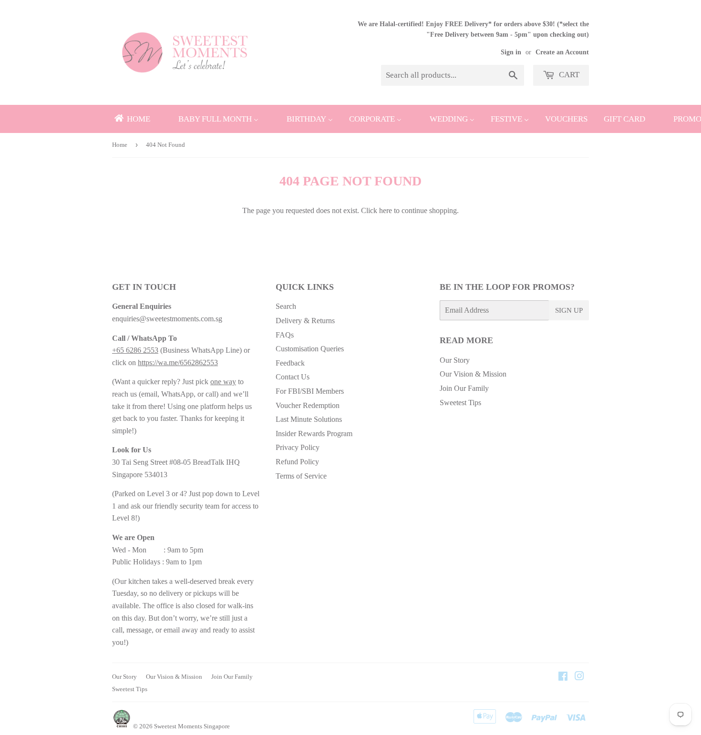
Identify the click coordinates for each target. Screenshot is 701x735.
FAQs (285, 335)
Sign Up (569, 310)
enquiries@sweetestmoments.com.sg (167, 319)
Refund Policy (297, 462)
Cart (568, 74)
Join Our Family (464, 388)
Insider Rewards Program (314, 433)
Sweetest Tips (460, 402)
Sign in (511, 52)
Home (119, 144)
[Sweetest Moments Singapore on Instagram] (579, 677)
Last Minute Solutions (309, 419)
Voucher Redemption (308, 405)
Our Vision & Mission (473, 374)
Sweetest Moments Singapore (192, 726)
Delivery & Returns (305, 320)
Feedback (290, 363)
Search (286, 306)
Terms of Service (301, 476)
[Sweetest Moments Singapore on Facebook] (563, 677)
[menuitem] (131, 119)
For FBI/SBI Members (310, 391)
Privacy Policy (298, 447)
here (385, 210)
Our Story (455, 360)
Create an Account (562, 52)
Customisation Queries (310, 349)
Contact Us (292, 377)
